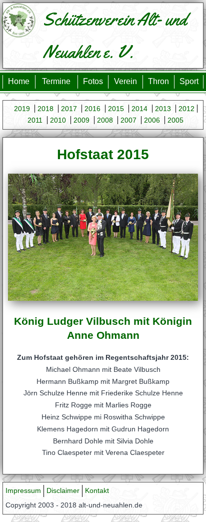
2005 (176, 120)
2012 (186, 109)
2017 (69, 109)
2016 (92, 109)
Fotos (93, 81)
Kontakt (97, 490)
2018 (46, 109)
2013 (163, 109)
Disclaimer (63, 490)
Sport (189, 81)
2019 (22, 109)
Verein (125, 81)
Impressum (23, 490)
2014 (140, 109)
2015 (116, 109)
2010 (58, 120)
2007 (128, 120)
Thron (158, 81)
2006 (152, 120)
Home (19, 81)
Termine (56, 81)
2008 (105, 120)
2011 (35, 120)
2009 (82, 120)
